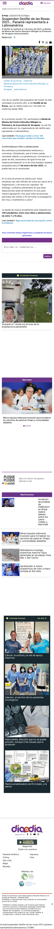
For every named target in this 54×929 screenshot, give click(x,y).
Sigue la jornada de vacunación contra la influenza (27, 221)
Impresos (34, 852)
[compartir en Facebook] (39, 42)
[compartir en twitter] (43, 42)
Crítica (6, 855)
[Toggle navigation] (4, 3)
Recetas (6, 864)
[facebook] (27, 832)
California (28, 81)
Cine (32, 855)
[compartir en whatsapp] (46, 42)
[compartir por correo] (50, 42)
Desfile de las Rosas (13, 81)
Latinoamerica (20, 89)
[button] (5, 403)
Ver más (41, 616)
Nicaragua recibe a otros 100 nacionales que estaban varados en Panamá (23, 136)
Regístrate (27, 844)
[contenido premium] (27, 839)
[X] (31, 832)
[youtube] (34, 832)
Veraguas (8, 89)
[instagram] (38, 832)
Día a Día (7, 858)
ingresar (47, 3)
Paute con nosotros (27, 847)
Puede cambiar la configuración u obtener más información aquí (23, 911)
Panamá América (11, 852)
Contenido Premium (28, 275)
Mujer (5, 861)
